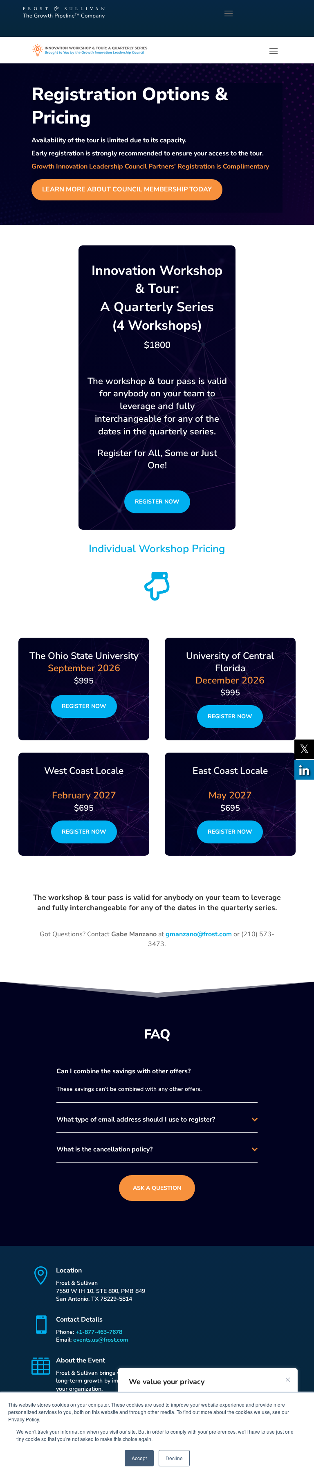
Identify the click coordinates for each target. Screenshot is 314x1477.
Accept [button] (139, 1458)
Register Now (157, 502)
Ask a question (157, 1188)
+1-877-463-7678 (99, 1332)
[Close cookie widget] (288, 1380)
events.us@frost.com (100, 1340)
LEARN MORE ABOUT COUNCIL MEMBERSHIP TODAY (127, 189)
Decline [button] (174, 1458)
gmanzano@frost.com (199, 934)
